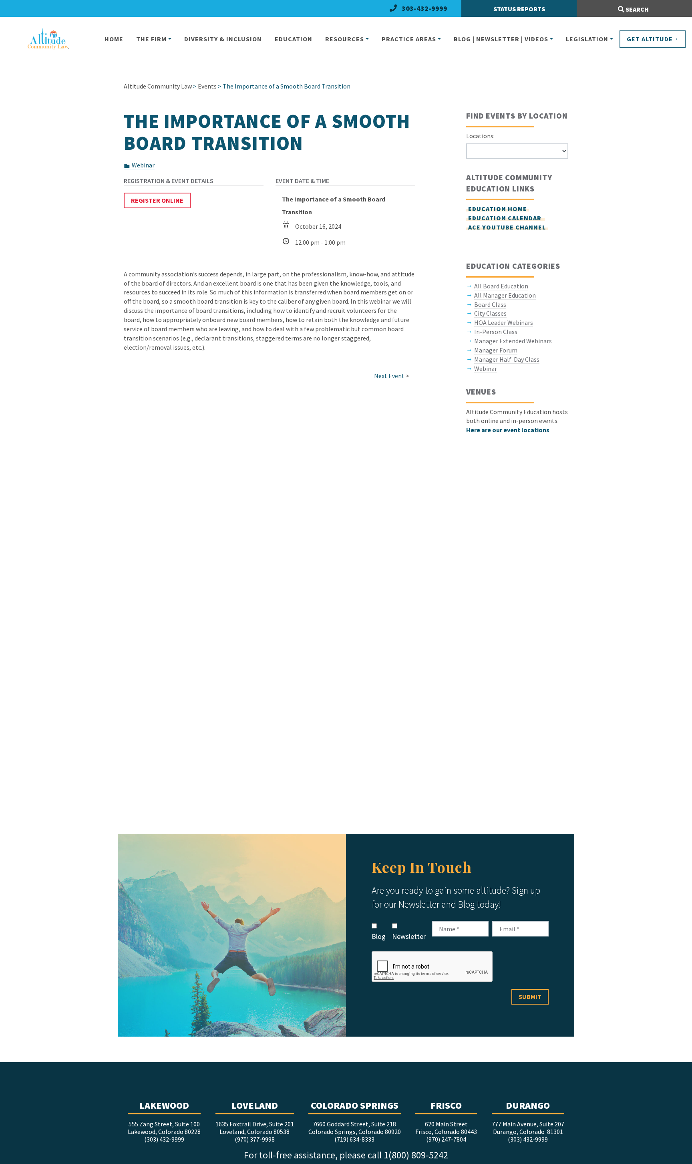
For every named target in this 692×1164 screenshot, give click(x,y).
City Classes (490, 313)
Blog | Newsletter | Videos (501, 39)
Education (293, 39)
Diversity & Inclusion (223, 39)
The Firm (151, 39)
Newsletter (409, 936)
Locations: (480, 136)
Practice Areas (409, 39)
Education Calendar (505, 218)
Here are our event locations (507, 430)
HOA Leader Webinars (503, 322)
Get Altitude (650, 39)
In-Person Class (495, 332)
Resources (344, 39)
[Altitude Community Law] (44, 39)
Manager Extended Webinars (513, 341)
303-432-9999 (424, 8)
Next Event (389, 376)
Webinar (143, 165)
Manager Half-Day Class (506, 359)
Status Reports (519, 9)
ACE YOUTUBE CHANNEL (507, 227)
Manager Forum (495, 350)
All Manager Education (505, 295)
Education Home (497, 208)
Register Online (157, 200)
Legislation (587, 39)
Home (114, 39)
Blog (379, 936)
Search (636, 9)
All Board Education (501, 286)
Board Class (490, 304)
